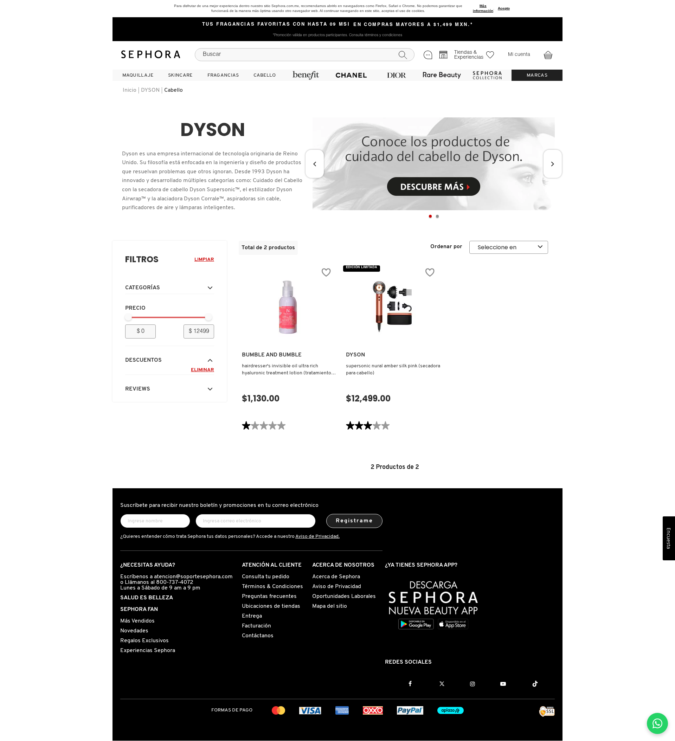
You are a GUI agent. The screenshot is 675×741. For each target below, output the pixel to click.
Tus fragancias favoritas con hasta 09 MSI (276, 24)
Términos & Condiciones (272, 586)
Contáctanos (258, 636)
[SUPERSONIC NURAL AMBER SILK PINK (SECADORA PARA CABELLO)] (392, 307)
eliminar (202, 370)
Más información (483, 8)
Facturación (256, 626)
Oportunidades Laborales (344, 596)
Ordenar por (446, 247)
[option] (434, 163)
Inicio (129, 90)
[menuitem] (138, 75)
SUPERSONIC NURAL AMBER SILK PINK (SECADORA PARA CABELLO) (393, 369)
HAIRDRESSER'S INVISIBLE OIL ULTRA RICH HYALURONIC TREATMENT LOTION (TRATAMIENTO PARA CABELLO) (286, 370)
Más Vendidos (137, 621)
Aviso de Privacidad (336, 586)
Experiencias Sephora (147, 650)
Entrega (252, 616)
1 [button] (430, 216)
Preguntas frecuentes (269, 596)
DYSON (150, 90)
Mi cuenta (519, 54)
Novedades (134, 631)
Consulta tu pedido (265, 577)
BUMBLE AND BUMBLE (272, 355)
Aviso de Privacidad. (317, 536)
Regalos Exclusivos (144, 641)
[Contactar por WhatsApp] (657, 723)
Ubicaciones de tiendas (271, 606)
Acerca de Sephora (336, 577)
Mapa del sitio (329, 606)
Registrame (354, 521)
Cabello (173, 90)
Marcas (537, 75)
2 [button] (437, 216)
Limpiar (204, 259)
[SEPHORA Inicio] (150, 54)
